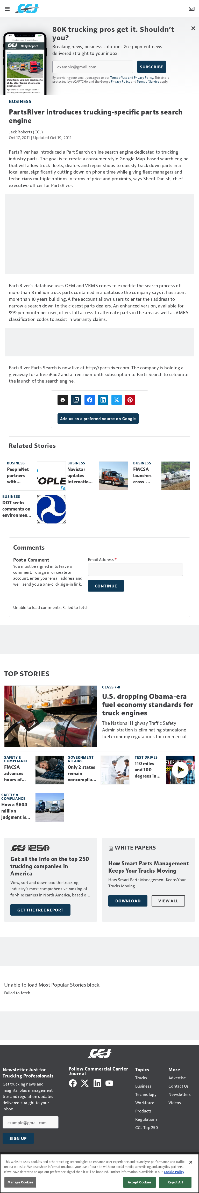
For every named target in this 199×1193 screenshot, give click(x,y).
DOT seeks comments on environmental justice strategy (17, 509)
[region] (99, 1173)
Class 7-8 (111, 687)
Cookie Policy (174, 1172)
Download (127, 900)
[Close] (190, 1162)
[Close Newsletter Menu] (193, 28)
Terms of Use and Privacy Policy (131, 77)
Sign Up (18, 1138)
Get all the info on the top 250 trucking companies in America (49, 866)
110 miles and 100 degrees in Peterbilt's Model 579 (146, 770)
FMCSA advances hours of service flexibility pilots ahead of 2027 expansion (17, 773)
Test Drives (146, 757)
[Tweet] (116, 400)
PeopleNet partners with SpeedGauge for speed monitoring (20, 475)
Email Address (102, 559)
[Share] (89, 400)
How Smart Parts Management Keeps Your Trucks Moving (148, 867)
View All (168, 900)
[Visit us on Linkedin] (97, 1082)
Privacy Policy (121, 81)
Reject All (175, 1182)
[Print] (63, 400)
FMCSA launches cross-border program (142, 475)
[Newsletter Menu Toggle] (192, 8)
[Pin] (130, 400)
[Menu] (7, 8)
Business (20, 101)
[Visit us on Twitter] (85, 1082)
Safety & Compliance (16, 759)
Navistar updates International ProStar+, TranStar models (81, 475)
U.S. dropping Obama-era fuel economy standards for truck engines (147, 704)
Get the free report (40, 909)
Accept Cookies (140, 1182)
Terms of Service (148, 81)
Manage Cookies (20, 1182)
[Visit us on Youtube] (109, 1082)
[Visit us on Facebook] (73, 1082)
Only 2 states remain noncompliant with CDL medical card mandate (82, 773)
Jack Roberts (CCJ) (26, 131)
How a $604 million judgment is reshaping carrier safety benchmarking (16, 811)
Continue (106, 585)
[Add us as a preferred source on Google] (76, 400)
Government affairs (81, 759)
